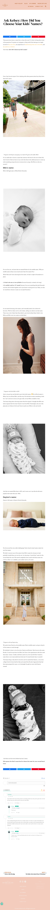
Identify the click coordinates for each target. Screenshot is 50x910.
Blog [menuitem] (26, 3)
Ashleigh (17, 808)
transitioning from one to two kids (33, 44)
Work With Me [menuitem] (42, 3)
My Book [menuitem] (30, 6)
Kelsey (12, 806)
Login (44, 778)
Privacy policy (40, 884)
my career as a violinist (9, 47)
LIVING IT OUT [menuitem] (39, 6)
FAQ (40, 881)
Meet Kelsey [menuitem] (19, 3)
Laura (17, 833)
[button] (46, 6)
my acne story (12, 44)
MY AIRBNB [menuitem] (32, 3)
